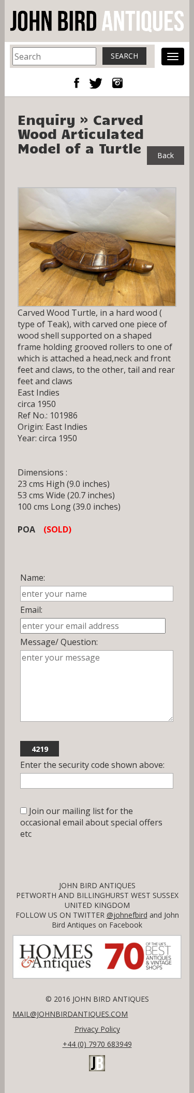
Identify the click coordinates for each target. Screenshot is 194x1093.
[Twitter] (99, 82)
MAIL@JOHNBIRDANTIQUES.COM (70, 1014)
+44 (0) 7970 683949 (97, 1044)
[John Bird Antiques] (96, 20)
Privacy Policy (97, 1029)
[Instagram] (117, 82)
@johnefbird (127, 915)
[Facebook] (80, 82)
